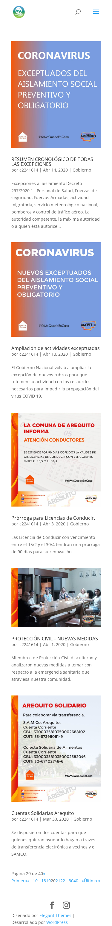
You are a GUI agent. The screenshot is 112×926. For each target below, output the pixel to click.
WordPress (57, 922)
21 (58, 880)
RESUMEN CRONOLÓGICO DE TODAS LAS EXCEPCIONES (52, 161)
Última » (92, 880)
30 (71, 880)
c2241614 (28, 170)
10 (35, 880)
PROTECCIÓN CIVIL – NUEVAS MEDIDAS (54, 638)
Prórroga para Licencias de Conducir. (53, 518)
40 (75, 880)
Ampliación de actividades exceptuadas (55, 348)
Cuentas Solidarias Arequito (42, 813)
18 (43, 880)
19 (48, 880)
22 (62, 880)
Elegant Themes (55, 915)
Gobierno (82, 170)
